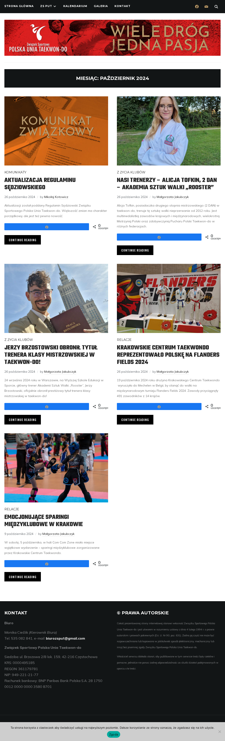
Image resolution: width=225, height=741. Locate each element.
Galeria (101, 6)
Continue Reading (22, 239)
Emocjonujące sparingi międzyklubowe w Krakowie (43, 521)
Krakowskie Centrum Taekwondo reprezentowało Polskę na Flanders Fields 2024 (168, 355)
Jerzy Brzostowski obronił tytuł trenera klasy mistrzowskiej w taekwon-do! (51, 355)
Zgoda (113, 734)
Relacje (124, 340)
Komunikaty (15, 172)
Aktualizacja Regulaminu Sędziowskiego (40, 184)
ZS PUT (46, 6)
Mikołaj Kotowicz (56, 197)
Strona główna (19, 6)
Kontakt (122, 6)
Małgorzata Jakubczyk (173, 197)
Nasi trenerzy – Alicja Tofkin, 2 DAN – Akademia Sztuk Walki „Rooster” (167, 184)
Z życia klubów (131, 172)
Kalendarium (75, 6)
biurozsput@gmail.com (65, 638)
